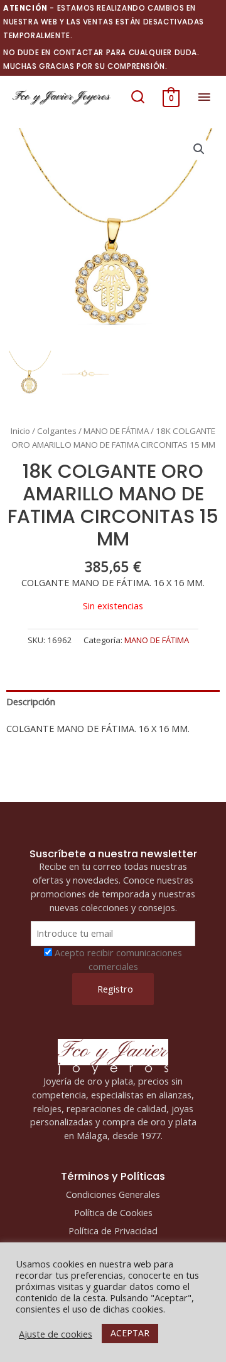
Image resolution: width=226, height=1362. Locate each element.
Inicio (20, 430)
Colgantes (57, 430)
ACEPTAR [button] (129, 1333)
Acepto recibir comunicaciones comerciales (118, 959)
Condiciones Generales (113, 1194)
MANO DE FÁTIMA (116, 430)
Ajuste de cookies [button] (55, 1333)
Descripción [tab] (30, 701)
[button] (138, 97)
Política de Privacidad (113, 1230)
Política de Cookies (113, 1212)
